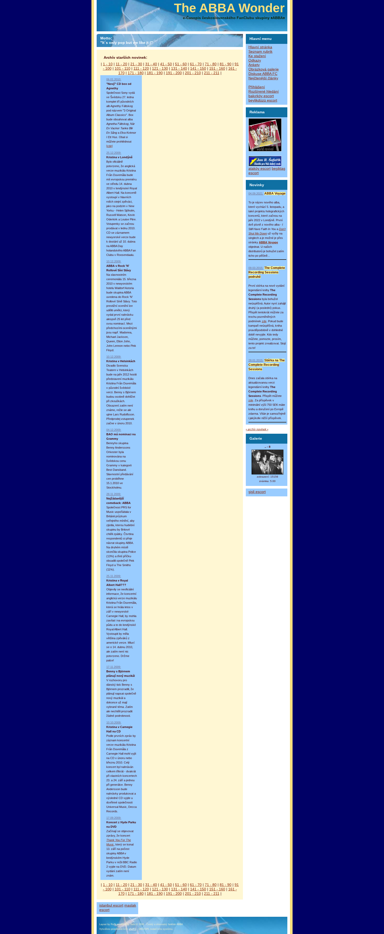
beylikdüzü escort (262, 100)
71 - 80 (211, 64)
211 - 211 (211, 73)
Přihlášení (256, 87)
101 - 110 (122, 69)
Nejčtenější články (263, 78)
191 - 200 (174, 73)
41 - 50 (166, 64)
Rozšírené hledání (263, 91)
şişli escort (257, 492)
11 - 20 (121, 64)
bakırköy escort (261, 96)
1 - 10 (108, 64)
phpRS (132, 929)
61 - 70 (196, 64)
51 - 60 (181, 64)
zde (264, 321)
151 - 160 (217, 69)
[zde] (109, 146)
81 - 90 (225, 64)
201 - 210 (193, 73)
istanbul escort (111, 905)
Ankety (254, 65)
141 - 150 (198, 69)
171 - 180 (136, 73)
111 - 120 (141, 69)
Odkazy (254, 60)
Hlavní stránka (260, 47)
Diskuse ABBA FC (262, 74)
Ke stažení (257, 56)
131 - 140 (179, 69)
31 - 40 (151, 64)
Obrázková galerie (263, 69)
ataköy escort (259, 169)
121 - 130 (160, 69)
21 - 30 (136, 64)
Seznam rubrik (260, 52)
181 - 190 (155, 73)
